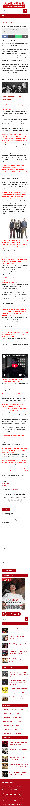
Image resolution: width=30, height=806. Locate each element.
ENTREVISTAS (6, 509)
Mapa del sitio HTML (12, 800)
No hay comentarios (7, 32)
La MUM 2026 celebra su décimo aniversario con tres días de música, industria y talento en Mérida (18, 691)
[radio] (8, 500)
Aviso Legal (16, 799)
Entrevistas (9, 22)
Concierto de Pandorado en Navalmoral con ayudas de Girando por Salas (18, 699)
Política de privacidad (7, 799)
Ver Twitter (5, 485)
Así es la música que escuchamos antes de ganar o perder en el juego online (18, 682)
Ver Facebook (5, 483)
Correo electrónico (8, 556)
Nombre (4, 549)
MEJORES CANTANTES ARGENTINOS (13, 709)
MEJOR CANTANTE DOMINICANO (12, 713)
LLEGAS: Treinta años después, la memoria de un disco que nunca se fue (18, 674)
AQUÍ (18, 489)
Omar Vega (15, 29)
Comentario (5, 526)
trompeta (13, 75)
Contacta (4, 789)
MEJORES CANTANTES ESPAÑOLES (13, 725)
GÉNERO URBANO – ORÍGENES (12, 729)
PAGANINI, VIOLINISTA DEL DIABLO (13, 721)
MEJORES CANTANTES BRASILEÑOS (13, 733)
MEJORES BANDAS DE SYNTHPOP (12, 717)
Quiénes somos (18, 789)
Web (3, 563)
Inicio (3, 22)
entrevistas (14, 489)
